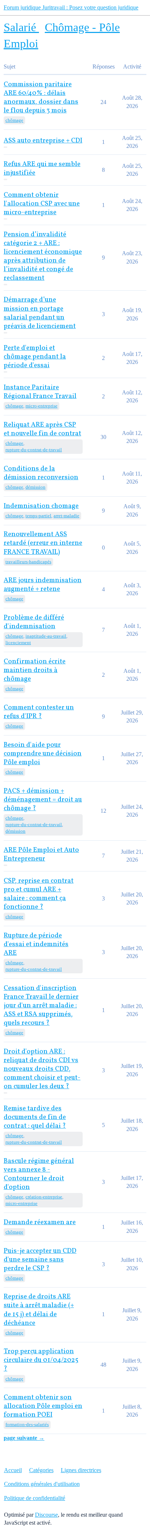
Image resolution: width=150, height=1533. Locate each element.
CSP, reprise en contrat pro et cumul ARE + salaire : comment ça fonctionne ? (39, 894)
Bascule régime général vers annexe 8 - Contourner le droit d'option (39, 1174)
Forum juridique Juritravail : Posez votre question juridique (71, 7)
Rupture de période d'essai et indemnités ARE (36, 944)
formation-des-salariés (27, 1424)
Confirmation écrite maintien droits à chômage (35, 670)
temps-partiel (38, 515)
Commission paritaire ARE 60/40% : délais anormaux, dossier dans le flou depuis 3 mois (41, 97)
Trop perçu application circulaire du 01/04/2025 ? (41, 1360)
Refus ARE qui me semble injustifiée (42, 169)
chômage (14, 120)
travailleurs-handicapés (28, 561)
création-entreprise (43, 1197)
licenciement (18, 642)
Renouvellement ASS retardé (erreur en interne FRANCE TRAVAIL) (43, 543)
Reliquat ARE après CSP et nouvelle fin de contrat (42, 429)
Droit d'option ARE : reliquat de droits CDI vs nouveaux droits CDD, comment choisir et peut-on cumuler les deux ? (42, 1069)
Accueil (13, 1470)
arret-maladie (66, 515)
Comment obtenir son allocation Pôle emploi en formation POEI (43, 1406)
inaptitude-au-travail (45, 636)
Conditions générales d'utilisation (42, 1484)
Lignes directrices (81, 1470)
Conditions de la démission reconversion (41, 473)
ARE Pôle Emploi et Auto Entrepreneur (41, 854)
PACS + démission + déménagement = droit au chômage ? (43, 800)
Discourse (46, 1515)
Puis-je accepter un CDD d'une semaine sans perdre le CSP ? (40, 1260)
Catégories (41, 1470)
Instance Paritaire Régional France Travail (40, 392)
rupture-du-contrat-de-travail (33, 449)
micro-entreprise (41, 406)
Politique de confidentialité (34, 1498)
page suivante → (24, 1438)
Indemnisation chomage (41, 506)
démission (35, 487)
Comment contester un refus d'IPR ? (39, 712)
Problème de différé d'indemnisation (34, 622)
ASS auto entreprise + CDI (43, 140)
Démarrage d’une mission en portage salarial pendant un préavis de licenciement (40, 313)
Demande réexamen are (40, 1222)
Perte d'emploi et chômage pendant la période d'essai (35, 357)
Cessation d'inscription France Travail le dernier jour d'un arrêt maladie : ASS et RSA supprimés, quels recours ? (41, 1006)
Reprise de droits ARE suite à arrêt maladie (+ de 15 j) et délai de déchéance (39, 1309)
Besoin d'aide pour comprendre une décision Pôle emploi (43, 754)
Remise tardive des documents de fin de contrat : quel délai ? (35, 1117)
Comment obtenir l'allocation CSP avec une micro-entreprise (42, 204)
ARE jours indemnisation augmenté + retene (43, 585)
